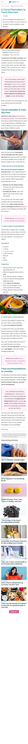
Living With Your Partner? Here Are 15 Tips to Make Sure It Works (14, 542)
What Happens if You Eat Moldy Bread (12, 480)
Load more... (14, 611)
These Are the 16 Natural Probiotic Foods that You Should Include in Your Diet (13, 605)
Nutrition (4, 602)
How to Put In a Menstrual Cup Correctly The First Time (12, 584)
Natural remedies (5, 6)
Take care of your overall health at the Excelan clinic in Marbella (13, 563)
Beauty (3, 497)
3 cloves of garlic (8, 251)
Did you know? (5, 477)
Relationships (5, 539)
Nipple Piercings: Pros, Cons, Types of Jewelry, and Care (11, 500)
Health (3, 560)
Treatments (4, 458)
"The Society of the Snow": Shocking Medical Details (11, 521)
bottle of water (19, 401)
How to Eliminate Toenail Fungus (13, 460)
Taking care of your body (17, 6)
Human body (4, 581)
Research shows (17, 84)
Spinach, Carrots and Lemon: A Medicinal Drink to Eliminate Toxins (15, 361)
